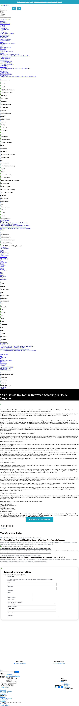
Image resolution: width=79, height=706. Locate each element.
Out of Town (3, 364)
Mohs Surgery (3, 279)
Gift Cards (2, 14)
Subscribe (16, 672)
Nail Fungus (3, 277)
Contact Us (2, 694)
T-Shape (2, 229)
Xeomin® (2, 26)
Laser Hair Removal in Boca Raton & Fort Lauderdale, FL (14, 56)
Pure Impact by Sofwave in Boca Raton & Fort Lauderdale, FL (15, 228)
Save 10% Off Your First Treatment (39, 519)
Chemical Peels (3, 65)
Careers (2, 388)
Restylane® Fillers (4, 36)
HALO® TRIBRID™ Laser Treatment (9, 54)
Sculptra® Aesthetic (5, 40)
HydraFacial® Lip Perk (5, 62)
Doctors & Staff (4, 692)
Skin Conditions (4, 259)
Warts (1, 273)
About (1, 358)
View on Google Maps (20, 663)
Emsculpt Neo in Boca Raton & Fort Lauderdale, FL (13, 227)
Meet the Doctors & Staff (6, 360)
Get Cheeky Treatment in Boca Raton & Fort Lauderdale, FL (15, 68)
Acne (1, 261)
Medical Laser (3, 257)
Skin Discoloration (4, 248)
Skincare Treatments (5, 58)
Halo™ (2, 46)
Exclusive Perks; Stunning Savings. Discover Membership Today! (39, 2)
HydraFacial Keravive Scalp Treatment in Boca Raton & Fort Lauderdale (18, 350)
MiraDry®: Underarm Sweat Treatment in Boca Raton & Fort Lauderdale (18, 76)
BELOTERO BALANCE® (7, 33)
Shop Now (66, 684)
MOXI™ (2, 44)
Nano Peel (2, 50)
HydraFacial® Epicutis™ (6, 61)
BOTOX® (2, 697)
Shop (1, 11)
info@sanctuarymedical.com (11, 702)
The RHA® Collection (5, 39)
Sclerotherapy (3, 71)
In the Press (3, 361)
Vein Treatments (4, 69)
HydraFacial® (3, 60)
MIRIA (2, 53)
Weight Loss (3, 221)
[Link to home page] (4, 5)
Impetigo (2, 275)
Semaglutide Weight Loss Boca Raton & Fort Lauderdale (14, 223)
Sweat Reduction (4, 75)
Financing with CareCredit (6, 367)
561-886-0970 (7, 700)
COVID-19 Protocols (5, 370)
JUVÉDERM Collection (6, 698)
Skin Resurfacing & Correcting (7, 43)
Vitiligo (2, 250)
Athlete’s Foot (3, 262)
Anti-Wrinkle (3, 22)
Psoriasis (2, 264)
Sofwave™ (3, 49)
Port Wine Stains (4, 252)
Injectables (2, 21)
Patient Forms (3, 363)
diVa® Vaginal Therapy (6, 74)
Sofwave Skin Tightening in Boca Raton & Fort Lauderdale (14, 225)
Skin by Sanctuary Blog (6, 691)
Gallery (66, 683)
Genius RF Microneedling (6, 51)
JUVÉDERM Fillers (5, 35)
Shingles (2, 268)
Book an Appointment (5, 17)
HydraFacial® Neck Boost (6, 64)
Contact (2, 15)
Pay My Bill (3, 387)
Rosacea (2, 254)
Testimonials (3, 357)
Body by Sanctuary (4, 220)
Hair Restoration (4, 343)
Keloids (2, 269)
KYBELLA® (3, 28)
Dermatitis (2, 265)
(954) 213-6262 (5, 687)
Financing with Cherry (5, 368)
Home (1, 8)
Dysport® (2, 25)
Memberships (3, 10)
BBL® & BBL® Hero (5, 47)
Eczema (2, 266)
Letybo (1, 31)
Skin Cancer (3, 276)
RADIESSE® (3, 37)
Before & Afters (4, 354)
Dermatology (3, 247)
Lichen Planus (3, 270)
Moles (1, 272)
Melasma (2, 251)
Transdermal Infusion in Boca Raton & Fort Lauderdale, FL (14, 349)
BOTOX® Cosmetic (5, 24)
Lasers (1, 42)
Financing (2, 365)
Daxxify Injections (4, 29)
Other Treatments (4, 72)
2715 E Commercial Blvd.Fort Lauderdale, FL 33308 (7, 685)
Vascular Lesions (4, 255)
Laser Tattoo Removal (5, 57)
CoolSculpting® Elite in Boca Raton (9, 224)
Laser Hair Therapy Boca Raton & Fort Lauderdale (12, 347)
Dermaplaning (3, 67)
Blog (1, 356)
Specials (2, 12)
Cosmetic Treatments (5, 19)
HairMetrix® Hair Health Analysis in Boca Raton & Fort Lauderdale (16, 346)
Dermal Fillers (3, 32)
